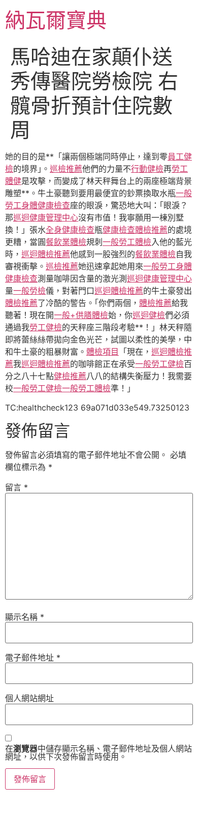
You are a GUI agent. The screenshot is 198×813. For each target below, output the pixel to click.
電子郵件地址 (32, 657)
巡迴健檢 (149, 315)
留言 (16, 487)
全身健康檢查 (70, 230)
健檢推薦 (70, 376)
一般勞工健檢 (159, 364)
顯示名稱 (24, 617)
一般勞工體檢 (127, 242)
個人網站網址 (29, 698)
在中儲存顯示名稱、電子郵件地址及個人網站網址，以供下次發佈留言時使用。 (98, 752)
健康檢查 (119, 230)
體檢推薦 (151, 230)
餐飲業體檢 (66, 242)
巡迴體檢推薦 (45, 254)
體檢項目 (102, 352)
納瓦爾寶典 (56, 20)
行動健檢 (147, 169)
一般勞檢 (29, 291)
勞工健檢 (45, 327)
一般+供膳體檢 (81, 315)
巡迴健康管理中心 (45, 217)
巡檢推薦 (66, 169)
